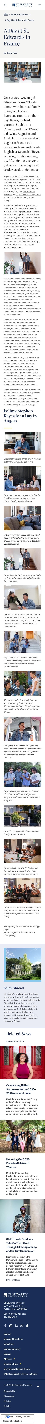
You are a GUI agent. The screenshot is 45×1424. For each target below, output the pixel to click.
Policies (7, 1401)
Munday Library (11, 1363)
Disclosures (9, 1396)
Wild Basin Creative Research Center (20, 1373)
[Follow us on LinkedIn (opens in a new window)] (16, 1325)
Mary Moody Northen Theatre (17, 1368)
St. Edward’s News (19, 14)
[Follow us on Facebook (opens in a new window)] (5, 1325)
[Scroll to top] (38, 1386)
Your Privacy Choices (20, 1416)
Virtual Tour (9, 1343)
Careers (7, 1353)
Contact (7, 1333)
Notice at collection (12, 1421)
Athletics (8, 1358)
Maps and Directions (13, 1338)
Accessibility (9, 1391)
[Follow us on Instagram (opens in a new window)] (10, 1325)
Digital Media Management (28, 194)
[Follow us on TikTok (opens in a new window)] (27, 1325)
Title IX (7, 1406)
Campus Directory (12, 1348)
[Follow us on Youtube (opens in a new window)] (21, 1325)
